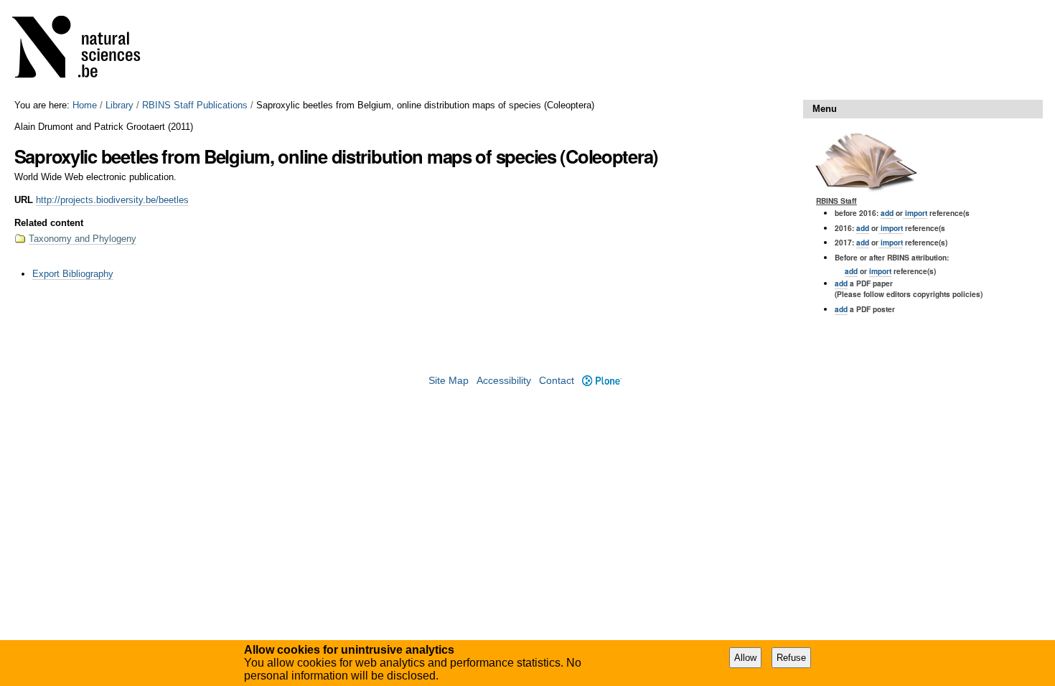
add (887, 212)
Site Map (448, 380)
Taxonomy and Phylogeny (82, 238)
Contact (556, 380)
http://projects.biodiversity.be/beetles (112, 199)
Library (119, 105)
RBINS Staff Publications (195, 105)
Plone (601, 380)
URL (23, 199)
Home (84, 105)
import (915, 212)
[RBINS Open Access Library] (85, 50)
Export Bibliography (72, 273)
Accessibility (504, 380)
